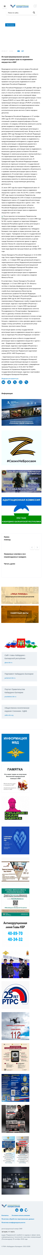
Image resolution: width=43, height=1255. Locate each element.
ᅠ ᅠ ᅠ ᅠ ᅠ (35, 1215)
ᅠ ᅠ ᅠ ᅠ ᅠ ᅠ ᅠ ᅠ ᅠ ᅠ (10, 1217)
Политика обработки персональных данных (18, 1219)
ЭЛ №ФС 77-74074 (8, 1232)
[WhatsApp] (21, 383)
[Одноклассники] (9, 383)
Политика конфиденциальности (13, 1222)
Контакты (5, 1215)
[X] (15, 383)
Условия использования (21, 1215)
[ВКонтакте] (4, 383)
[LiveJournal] (27, 383)
